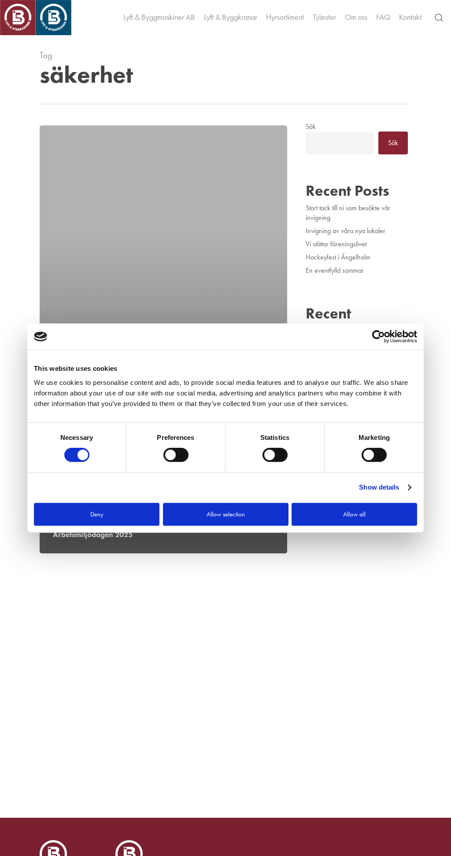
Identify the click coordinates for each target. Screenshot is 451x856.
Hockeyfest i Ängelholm (338, 257)
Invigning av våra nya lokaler (345, 231)
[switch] (176, 455)
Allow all (354, 514)
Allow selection (226, 514)
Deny (97, 514)
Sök (311, 126)
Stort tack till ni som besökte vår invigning (348, 213)
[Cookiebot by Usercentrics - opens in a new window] (378, 336)
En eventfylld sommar (335, 270)
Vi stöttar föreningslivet (336, 244)
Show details (379, 487)
